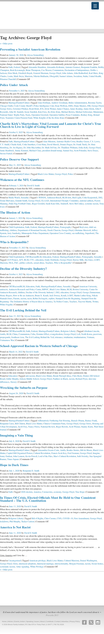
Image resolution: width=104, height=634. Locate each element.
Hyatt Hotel (34, 108)
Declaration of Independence (77, 70)
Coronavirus (47, 491)
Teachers (49, 262)
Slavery (13, 381)
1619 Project (12, 259)
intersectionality (61, 563)
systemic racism (91, 203)
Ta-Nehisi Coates (60, 301)
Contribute (49, 622)
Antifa (2, 334)
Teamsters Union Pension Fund (18, 117)
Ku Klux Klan (54, 111)
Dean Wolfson (61, 105)
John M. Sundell (16, 111)
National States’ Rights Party (12, 114)
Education (47, 256)
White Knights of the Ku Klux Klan (48, 117)
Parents (16, 298)
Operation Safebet (57, 114)
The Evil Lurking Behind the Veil (23, 310)
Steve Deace (92, 150)
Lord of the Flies (45, 456)
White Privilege (36, 566)
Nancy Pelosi (34, 426)
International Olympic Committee (64, 200)
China (14, 334)
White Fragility (6, 304)
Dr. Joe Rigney (16, 147)
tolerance (59, 337)
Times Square (13, 459)
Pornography (65, 227)
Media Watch (14, 197)
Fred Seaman (73, 453)
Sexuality (25, 197)
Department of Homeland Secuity (32, 230)
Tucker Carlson (27, 521)
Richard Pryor (81, 378)
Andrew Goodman (59, 102)
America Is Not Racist (15, 527)
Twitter (95, 301)
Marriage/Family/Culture (18, 102)
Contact (57, 622)
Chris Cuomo (50, 518)
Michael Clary (35, 150)
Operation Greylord (39, 114)
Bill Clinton (20, 423)
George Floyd (55, 73)
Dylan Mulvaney (7, 200)
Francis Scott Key (58, 453)
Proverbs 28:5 (52, 615)
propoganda (5, 337)
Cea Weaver (46, 70)
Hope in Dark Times (14, 464)
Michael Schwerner (84, 111)
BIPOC (45, 289)
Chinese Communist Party (54, 423)
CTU (32, 259)
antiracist (4, 289)
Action (22, 622)
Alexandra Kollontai (55, 67)
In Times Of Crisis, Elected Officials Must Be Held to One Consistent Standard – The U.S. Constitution (48, 499)
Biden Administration (78, 102)
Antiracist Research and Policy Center (25, 289)
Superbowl (89, 233)
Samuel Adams (65, 76)
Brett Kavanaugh (17, 70)
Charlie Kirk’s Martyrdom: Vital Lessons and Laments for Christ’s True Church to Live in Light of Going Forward (50, 125)
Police (70, 174)
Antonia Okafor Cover (65, 141)
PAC (16, 262)
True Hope (79, 491)
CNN (59, 518)
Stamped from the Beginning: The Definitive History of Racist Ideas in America (48, 300)
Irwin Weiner (50, 108)
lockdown (4, 521)
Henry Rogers (6, 295)
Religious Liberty (68, 331)
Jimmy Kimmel (21, 150)
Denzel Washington (88, 560)
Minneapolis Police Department (35, 233)
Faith (10, 67)
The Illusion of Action (15, 212)
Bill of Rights (37, 518)
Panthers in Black (60, 378)
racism (23, 298)
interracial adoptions (27, 563)
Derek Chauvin (54, 230)
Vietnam (90, 337)
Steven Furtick (6, 153)
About (42, 622)
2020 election (26, 491)
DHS (70, 105)
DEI (100, 197)
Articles (10, 622)
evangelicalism (56, 334)
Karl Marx (93, 73)
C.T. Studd (4, 144)
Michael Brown (67, 111)
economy (57, 491)
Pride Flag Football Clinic (20, 203)
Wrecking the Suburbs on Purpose (24, 387)
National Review (48, 426)
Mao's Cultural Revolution (64, 456)
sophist (51, 298)
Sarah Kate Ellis (52, 203)
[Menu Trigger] (95, 5)
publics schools (26, 262)
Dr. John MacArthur (32, 147)
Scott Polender (80, 150)
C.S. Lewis (95, 141)
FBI (89, 105)
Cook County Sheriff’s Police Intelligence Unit (34, 105)
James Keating (76, 108)
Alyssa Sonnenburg (35, 54)
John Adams (67, 73)
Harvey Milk (78, 259)
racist (29, 298)
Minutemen (98, 111)
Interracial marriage (45, 563)
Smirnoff (64, 203)
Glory (15, 563)
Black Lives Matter (46, 174)
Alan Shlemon (49, 141)
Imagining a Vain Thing (16, 435)
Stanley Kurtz (87, 426)
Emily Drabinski (52, 259)
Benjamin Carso (7, 423)
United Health (95, 76)
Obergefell (53, 76)
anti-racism (30, 375)
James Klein (89, 108)
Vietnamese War (7, 340)
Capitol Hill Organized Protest (19, 453)
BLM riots (66, 197)
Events (16, 622)
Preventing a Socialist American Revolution (30, 49)
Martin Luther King (82, 295)
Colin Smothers (28, 144)
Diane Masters (80, 105)
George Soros (6, 108)
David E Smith (33, 185)
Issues (36, 622)
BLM (26, 259)
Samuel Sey (68, 150)
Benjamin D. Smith (31, 470)
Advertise (64, 622)
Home (4, 622)
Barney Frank (91, 420)
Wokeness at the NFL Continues (22, 179)
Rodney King (86, 114)
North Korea (86, 334)
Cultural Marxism (71, 560)
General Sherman (40, 73)
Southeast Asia (17, 337)
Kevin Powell (31, 456)
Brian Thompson (33, 70)
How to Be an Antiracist (23, 295)
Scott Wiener (74, 426)
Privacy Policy (75, 622)
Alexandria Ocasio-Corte (48, 450)
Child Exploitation (16, 227)
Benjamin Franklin (89, 67)
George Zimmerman (91, 292)
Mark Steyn (19, 76)
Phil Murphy (14, 521)
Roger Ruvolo (62, 426)
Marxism (28, 76)
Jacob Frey (22, 426)
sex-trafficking (78, 233)
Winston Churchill (8, 79)
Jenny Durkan (6, 456)
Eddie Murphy (12, 378)
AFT (21, 259)
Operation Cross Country (60, 233)
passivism (97, 334)
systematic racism (7, 566)
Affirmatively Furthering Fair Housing (54, 420)
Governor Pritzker (20, 108)
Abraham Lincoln (91, 331)
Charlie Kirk (15, 144)
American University (88, 286)
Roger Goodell (38, 203)
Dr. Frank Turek (80, 144)
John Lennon (18, 456)
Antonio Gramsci (72, 67)
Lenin (10, 76)
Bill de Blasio (86, 450)
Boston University (80, 289)
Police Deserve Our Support (19, 159)
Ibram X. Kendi (41, 295)
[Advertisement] (20, 588)
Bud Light (76, 197)
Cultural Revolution (41, 453)
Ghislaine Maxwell (82, 230)
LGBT (97, 259)
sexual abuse (39, 262)
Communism (58, 70)
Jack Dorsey (54, 295)
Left (78, 334)
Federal (17, 67)
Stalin (85, 76)
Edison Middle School (29, 378)
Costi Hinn (41, 144)
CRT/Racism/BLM (33, 256)
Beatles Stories (73, 450)
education (39, 259)
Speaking (29, 622)
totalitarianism (80, 337)
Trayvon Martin (84, 301)
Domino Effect (42, 334)
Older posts (6, 43)
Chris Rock (77, 375)
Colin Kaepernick (89, 197)
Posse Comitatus (73, 114)
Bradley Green (82, 141)
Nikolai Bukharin (40, 76)
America (37, 491)
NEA (11, 262)
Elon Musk (12, 73)
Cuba (33, 334)
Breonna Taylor (94, 102)
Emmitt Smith (21, 200)
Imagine (96, 453)
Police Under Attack (14, 84)
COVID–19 (68, 518)
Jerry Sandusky (13, 233)
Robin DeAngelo (40, 298)
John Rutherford (81, 73)
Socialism (78, 76)
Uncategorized (14, 560)
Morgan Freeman (76, 563)
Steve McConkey (76, 203)
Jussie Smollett (30, 111)
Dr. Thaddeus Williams (68, 147)
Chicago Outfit (6, 105)
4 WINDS (41, 197)
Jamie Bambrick (7, 150)
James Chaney (63, 108)
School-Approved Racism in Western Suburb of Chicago (39, 345)
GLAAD (45, 200)
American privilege (37, 560)
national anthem (86, 200)
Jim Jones (89, 259)
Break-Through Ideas (62, 375)
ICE (42, 108)
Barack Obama (77, 420)
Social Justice (97, 563)
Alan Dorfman (44, 102)
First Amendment (81, 518)
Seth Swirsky (82, 456)
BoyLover (83, 227)
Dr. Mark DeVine (49, 147)
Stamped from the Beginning (68, 298)
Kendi (63, 295)
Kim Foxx (42, 111)
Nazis (27, 114)
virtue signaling (22, 566)
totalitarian (68, 337)
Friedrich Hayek (25, 73)
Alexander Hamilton (37, 67)
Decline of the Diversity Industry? (23, 268)
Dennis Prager (66, 144)
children (13, 230)
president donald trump (52, 150)
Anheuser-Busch (54, 197)
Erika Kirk (83, 147)
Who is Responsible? (14, 242)
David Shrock (53, 144)
